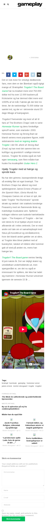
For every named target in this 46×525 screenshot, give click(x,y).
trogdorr (38, 386)
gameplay (22, 383)
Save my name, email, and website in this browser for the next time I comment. (19, 514)
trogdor (31, 386)
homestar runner (33, 383)
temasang (12, 159)
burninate (13, 383)
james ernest (7, 386)
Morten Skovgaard (21, 57)
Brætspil (11, 38)
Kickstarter (23, 38)
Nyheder (35, 38)
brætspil (5, 383)
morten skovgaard (20, 386)
